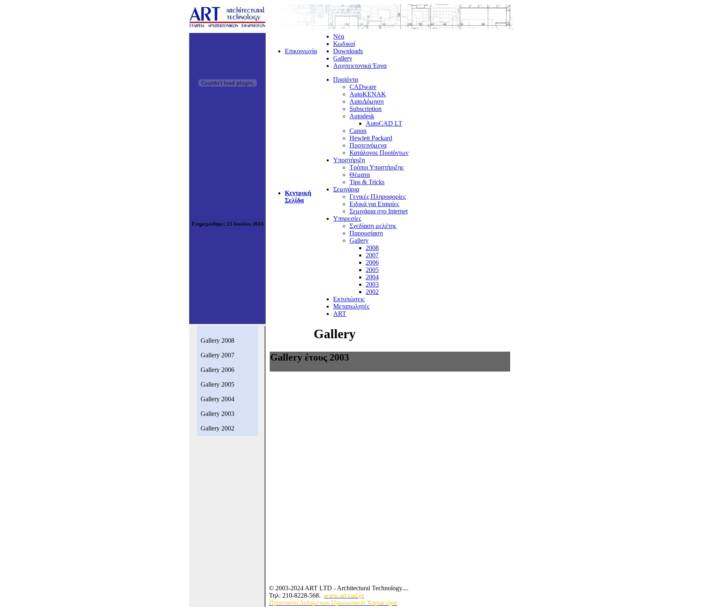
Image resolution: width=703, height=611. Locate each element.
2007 (372, 255)
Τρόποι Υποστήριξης (376, 167)
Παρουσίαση (366, 233)
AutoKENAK (367, 94)
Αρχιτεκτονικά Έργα (359, 65)
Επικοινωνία (301, 51)
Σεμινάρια (346, 189)
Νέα (338, 36)
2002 (372, 291)
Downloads (348, 51)
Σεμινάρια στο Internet (378, 211)
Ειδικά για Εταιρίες (374, 203)
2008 (372, 247)
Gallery (342, 58)
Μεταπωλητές (351, 306)
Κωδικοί (344, 43)
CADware (362, 86)
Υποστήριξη (349, 160)
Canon (358, 130)
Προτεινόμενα (367, 145)
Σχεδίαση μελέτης (372, 225)
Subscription (365, 108)
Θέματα (359, 174)
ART (339, 313)
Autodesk (361, 116)
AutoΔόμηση (366, 101)
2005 (372, 269)
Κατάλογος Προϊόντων (378, 152)
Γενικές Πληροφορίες (377, 196)
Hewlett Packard (370, 138)
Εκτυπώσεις (349, 299)
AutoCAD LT (384, 123)
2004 (372, 277)
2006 (372, 262)
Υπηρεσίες (347, 218)
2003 (372, 284)
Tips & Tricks (366, 181)
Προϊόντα (345, 79)
